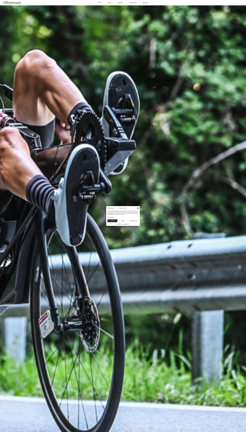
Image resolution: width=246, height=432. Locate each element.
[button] (138, 208)
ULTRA (109, 2)
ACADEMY (120, 2)
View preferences (133, 220)
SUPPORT (145, 2)
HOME (99, 2)
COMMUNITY (133, 2)
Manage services (111, 217)
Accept (112, 220)
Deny (123, 220)
